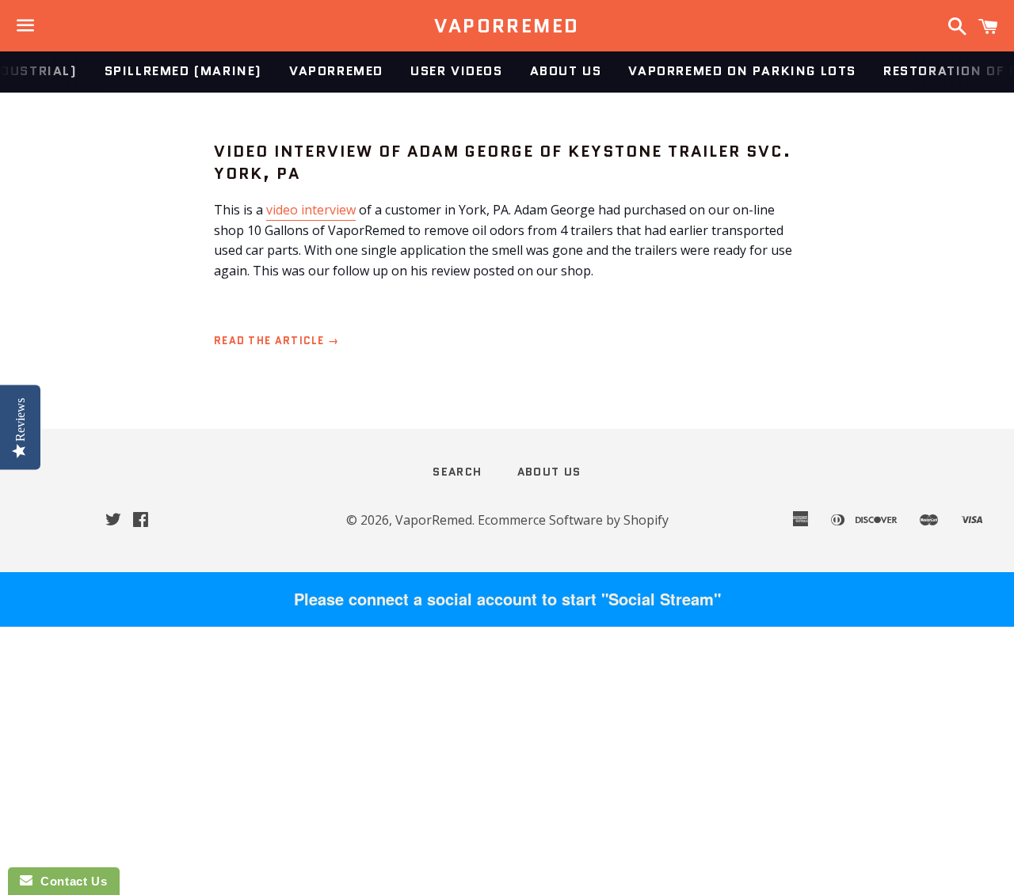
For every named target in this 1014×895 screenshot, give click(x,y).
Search (457, 472)
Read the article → (276, 340)
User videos (456, 71)
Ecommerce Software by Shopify (573, 520)
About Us (566, 71)
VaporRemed (506, 26)
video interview (311, 209)
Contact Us (69, 881)
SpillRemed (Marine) (183, 71)
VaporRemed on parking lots (742, 71)
